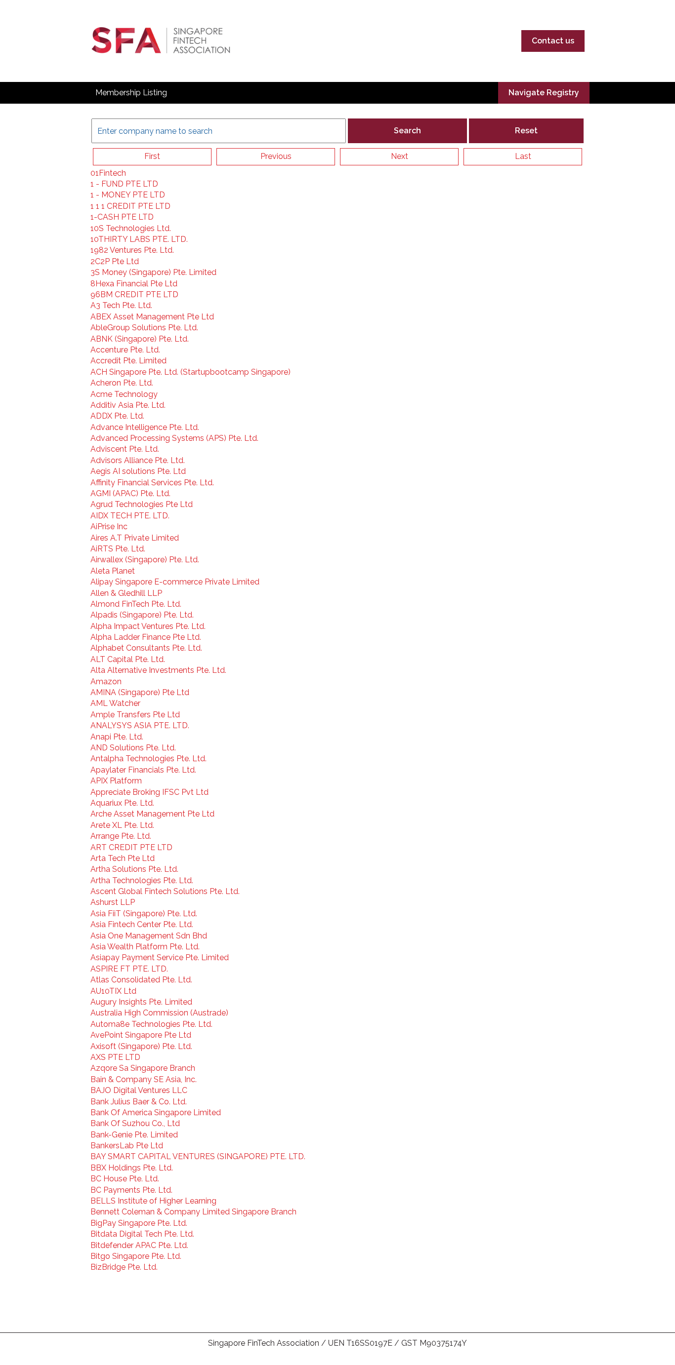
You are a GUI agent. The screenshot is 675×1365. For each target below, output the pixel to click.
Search (407, 130)
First (152, 156)
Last (523, 156)
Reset (526, 130)
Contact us (553, 40)
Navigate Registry (543, 92)
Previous (276, 156)
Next (399, 156)
